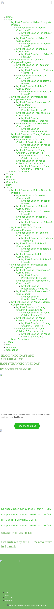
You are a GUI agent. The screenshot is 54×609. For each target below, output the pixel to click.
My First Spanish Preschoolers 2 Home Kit (34, 119)
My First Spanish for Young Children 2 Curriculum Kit (30, 151)
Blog (8, 176)
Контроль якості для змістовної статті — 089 (26, 509)
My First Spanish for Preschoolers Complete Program (29, 98)
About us (11, 179)
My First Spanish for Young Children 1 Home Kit (35, 146)
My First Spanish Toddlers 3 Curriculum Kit (31, 87)
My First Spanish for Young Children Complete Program (30, 135)
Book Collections (20, 171)
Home (9, 17)
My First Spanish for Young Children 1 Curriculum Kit (30, 140)
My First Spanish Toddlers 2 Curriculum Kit (31, 77)
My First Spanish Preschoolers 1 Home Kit (34, 108)
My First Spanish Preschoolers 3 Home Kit (34, 130)
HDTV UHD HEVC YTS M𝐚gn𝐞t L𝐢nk (19, 520)
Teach (9, 174)
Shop (9, 19)
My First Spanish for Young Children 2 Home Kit (35, 156)
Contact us (12, 182)
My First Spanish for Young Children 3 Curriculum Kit (30, 162)
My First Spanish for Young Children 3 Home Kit (35, 167)
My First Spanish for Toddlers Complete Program (27, 61)
